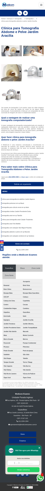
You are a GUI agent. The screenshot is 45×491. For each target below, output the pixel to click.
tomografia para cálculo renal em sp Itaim (15, 207)
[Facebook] (22, 475)
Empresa (22, 441)
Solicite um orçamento (22, 184)
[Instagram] (18, 475)
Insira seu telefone (23, 458)
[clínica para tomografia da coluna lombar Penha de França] (11, 51)
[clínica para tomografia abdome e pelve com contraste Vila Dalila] (33, 72)
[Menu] (41, 5)
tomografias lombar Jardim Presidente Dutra (16, 211)
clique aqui (24, 177)
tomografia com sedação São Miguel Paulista (17, 228)
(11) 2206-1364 (14, 177)
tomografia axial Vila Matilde (11, 224)
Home (23, 434)
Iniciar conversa (23, 470)
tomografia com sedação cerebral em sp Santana (18, 236)
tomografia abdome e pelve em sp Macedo (16, 232)
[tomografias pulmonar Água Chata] (33, 51)
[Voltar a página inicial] (8, 4)
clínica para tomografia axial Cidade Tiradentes (17, 219)
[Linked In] (27, 475)
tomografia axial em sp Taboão (12, 215)
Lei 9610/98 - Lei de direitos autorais (26, 386)
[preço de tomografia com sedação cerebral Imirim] (11, 72)
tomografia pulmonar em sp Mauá (13, 203)
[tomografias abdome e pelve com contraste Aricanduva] (11, 94)
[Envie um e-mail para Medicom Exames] (25, 13)
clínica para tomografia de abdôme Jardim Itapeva (18, 199)
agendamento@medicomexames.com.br (23, 424)
